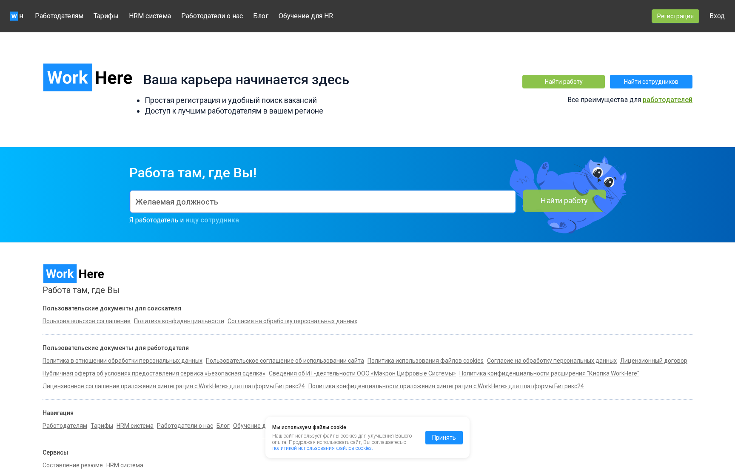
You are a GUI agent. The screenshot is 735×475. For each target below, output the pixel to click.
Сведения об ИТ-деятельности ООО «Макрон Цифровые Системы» (362, 373)
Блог (260, 16)
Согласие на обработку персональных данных (552, 360)
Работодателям (59, 16)
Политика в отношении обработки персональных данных (122, 360)
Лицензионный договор (653, 360)
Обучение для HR (306, 16)
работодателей (667, 100)
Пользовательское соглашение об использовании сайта (285, 360)
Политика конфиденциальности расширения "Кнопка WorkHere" (549, 373)
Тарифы (106, 16)
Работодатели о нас (212, 16)
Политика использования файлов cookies (426, 360)
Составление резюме (73, 465)
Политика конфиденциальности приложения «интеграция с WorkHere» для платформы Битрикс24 (446, 386)
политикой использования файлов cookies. (322, 448)
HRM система (150, 16)
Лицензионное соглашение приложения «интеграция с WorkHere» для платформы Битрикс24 (174, 386)
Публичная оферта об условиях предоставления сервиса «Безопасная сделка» (154, 373)
